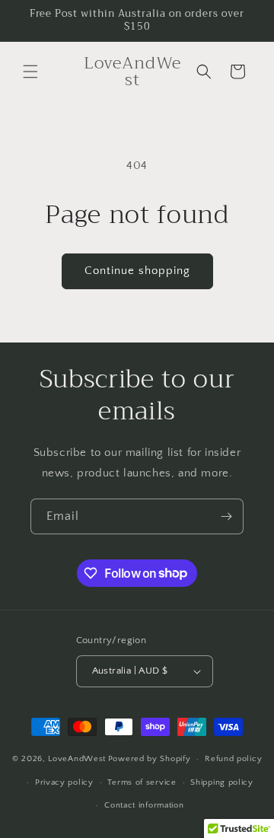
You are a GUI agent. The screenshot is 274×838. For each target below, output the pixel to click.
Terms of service (141, 782)
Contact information (143, 805)
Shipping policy (221, 782)
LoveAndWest (77, 758)
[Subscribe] (226, 516)
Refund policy (233, 758)
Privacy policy (64, 782)
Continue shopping (137, 270)
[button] (30, 71)
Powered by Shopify (149, 758)
